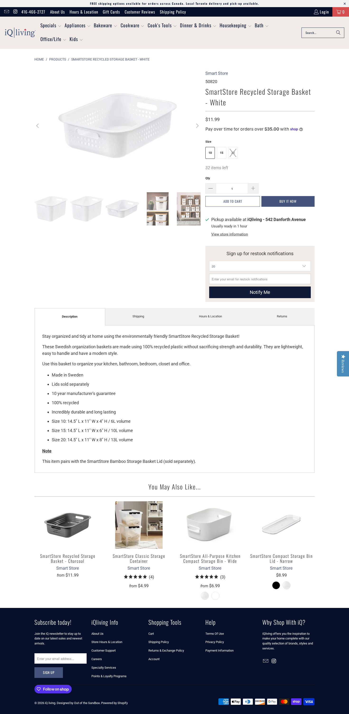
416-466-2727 (33, 12)
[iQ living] (20, 33)
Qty (207, 178)
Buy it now (288, 201)
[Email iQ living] (6, 12)
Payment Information (219, 650)
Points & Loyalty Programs (109, 676)
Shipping (138, 316)
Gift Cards (111, 12)
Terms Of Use (214, 633)
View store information (229, 234)
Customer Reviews (140, 12)
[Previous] (38, 125)
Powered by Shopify (114, 703)
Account (154, 659)
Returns (282, 316)
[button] (50, 26)
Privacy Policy (214, 642)
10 (210, 153)
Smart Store (216, 73)
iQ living (50, 703)
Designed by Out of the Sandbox (78, 703)
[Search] (338, 33)
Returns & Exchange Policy (166, 650)
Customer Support (103, 650)
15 (221, 153)
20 (233, 153)
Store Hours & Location (106, 642)
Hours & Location (84, 12)
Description (69, 316)
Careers (96, 659)
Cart (151, 633)
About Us (57, 12)
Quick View (67, 535)
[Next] (197, 125)
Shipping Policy (173, 12)
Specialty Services (103, 667)
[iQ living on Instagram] (15, 12)
